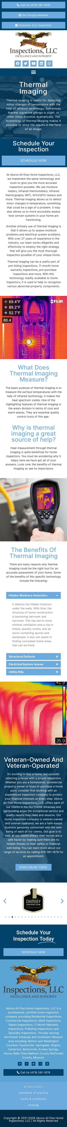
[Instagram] (49, 63)
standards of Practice (33, 1092)
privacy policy (33, 1086)
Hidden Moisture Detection (28, 595)
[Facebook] (18, 63)
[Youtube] (33, 63)
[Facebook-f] (27, 1064)
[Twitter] (26, 63)
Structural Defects (22, 656)
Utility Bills (16, 672)
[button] (33, 72)
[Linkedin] (41, 63)
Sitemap (33, 1105)
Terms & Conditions (33, 1099)
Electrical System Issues (26, 664)
